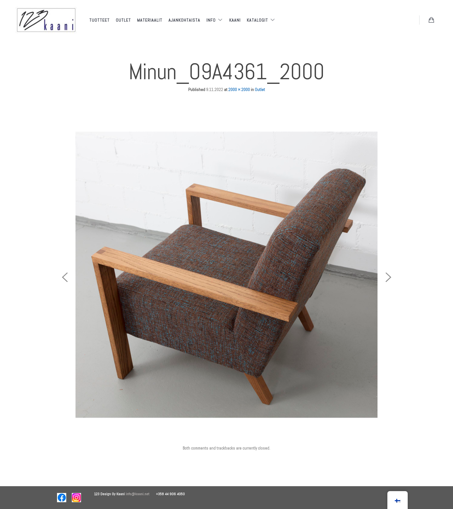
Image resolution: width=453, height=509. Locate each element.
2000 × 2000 (239, 89)
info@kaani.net (141, 493)
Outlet (123, 20)
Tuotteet (99, 20)
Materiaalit (149, 20)
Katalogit (258, 20)
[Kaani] (46, 20)
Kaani (235, 20)
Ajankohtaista (184, 20)
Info (211, 20)
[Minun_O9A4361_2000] (226, 274)
